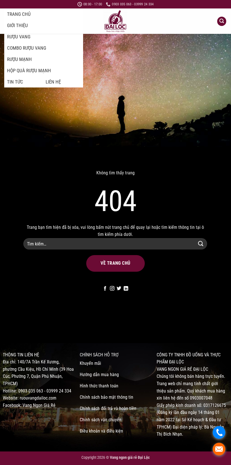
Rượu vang (18, 37)
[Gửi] (200, 243)
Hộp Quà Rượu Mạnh (29, 70)
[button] (221, 21)
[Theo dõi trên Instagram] (112, 288)
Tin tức (15, 82)
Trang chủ (19, 14)
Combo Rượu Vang (26, 48)
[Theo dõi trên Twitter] (119, 288)
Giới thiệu (17, 25)
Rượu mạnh (19, 59)
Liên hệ (53, 82)
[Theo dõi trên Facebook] (105, 288)
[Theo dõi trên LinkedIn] (126, 288)
